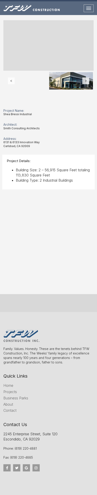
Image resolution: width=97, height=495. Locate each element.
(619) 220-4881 (26, 448)
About (8, 404)
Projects (10, 391)
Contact (9, 410)
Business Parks (15, 398)
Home (8, 385)
